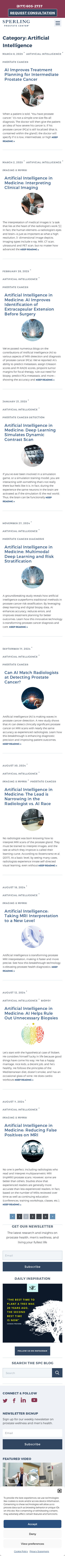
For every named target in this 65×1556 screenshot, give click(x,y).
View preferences (32, 1543)
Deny (32, 1533)
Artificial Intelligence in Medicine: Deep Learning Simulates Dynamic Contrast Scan (30, 432)
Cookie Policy (21, 1551)
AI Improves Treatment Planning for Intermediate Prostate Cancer (32, 74)
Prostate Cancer (15, 62)
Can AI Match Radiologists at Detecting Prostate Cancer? (31, 677)
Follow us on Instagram (32, 1351)
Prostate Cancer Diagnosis (23, 539)
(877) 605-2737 (29, 6)
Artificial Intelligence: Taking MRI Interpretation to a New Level (31, 916)
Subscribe (32, 1266)
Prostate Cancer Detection (24, 417)
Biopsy (46, 1000)
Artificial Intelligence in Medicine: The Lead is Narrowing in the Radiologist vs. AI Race (29, 796)
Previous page (12, 1216)
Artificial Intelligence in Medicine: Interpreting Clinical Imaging (29, 183)
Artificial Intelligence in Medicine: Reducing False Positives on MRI (31, 1130)
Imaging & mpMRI (15, 170)
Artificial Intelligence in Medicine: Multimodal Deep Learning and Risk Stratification (29, 554)
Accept (32, 1524)
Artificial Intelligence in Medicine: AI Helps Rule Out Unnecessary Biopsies (31, 1013)
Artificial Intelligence (43, 54)
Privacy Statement (39, 1551)
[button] (59, 1491)
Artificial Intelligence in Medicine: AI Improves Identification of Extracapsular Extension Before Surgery (29, 304)
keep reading (29, 249)
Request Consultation (32, 13)
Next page (52, 1216)
